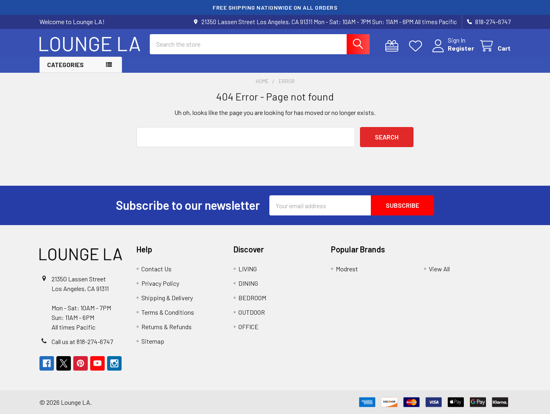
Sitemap (152, 341)
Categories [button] (65, 64)
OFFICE (248, 326)
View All (439, 269)
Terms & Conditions (167, 312)
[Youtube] (97, 363)
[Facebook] (46, 363)
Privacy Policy (160, 283)
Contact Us (156, 269)
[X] (63, 363)
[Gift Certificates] (393, 46)
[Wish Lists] (417, 46)
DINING (248, 283)
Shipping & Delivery (167, 297)
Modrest (347, 269)
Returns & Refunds (166, 326)
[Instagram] (114, 363)
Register (461, 48)
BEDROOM (252, 297)
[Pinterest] (80, 363)
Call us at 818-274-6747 (82, 341)
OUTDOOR (251, 312)
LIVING (247, 269)
